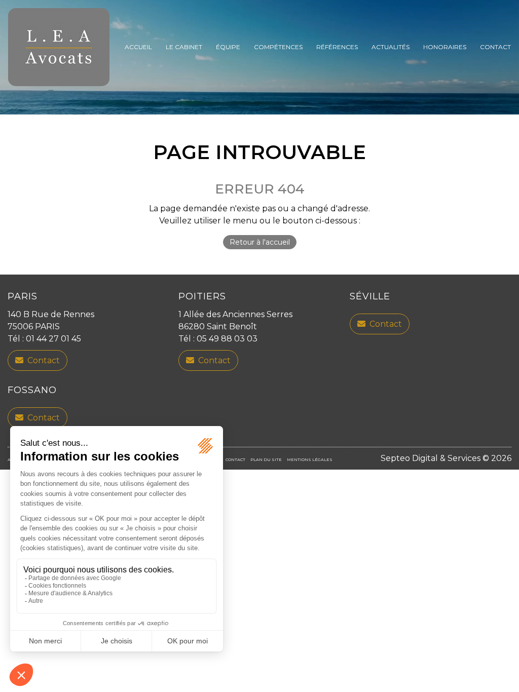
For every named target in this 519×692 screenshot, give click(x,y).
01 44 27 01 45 (53, 338)
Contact (495, 47)
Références (337, 47)
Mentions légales (309, 459)
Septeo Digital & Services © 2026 (446, 458)
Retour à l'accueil (260, 242)
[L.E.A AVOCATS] (58, 47)
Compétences (278, 47)
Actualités (391, 47)
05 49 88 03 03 (227, 338)
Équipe (228, 47)
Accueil (138, 47)
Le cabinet (184, 47)
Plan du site (266, 459)
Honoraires (444, 47)
